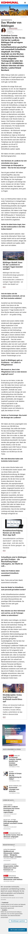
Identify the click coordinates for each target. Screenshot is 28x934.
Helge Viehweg (10, 881)
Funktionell (5, 902)
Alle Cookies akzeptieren (17, 929)
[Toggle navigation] (25, 3)
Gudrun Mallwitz (11, 838)
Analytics (4, 910)
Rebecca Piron (13, 28)
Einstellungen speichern (18, 921)
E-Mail (7, 736)
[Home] (9, 3)
